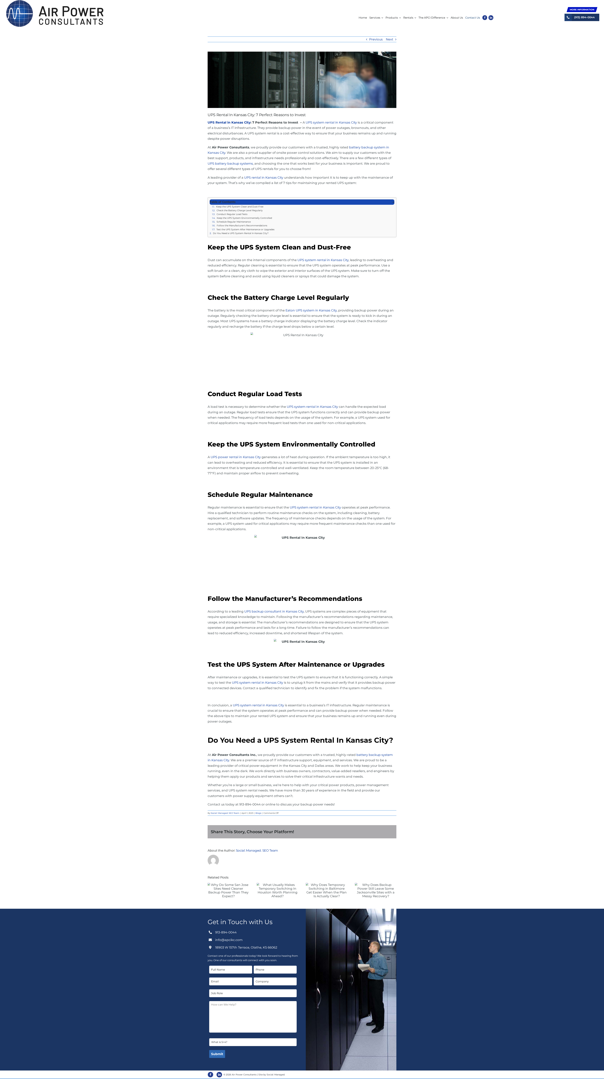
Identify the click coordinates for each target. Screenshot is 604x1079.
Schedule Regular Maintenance (234, 221)
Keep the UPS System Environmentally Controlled (244, 218)
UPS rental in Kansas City (263, 177)
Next (389, 39)
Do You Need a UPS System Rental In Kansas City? (240, 233)
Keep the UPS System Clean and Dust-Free (239, 206)
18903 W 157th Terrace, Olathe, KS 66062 (246, 947)
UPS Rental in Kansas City (229, 122)
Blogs (258, 813)
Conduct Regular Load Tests (232, 214)
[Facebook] (210, 1074)
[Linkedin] (219, 1074)
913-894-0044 (226, 932)
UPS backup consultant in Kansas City (274, 611)
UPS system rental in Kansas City (331, 122)
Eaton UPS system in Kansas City (311, 310)
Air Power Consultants (244, 1074)
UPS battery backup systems (230, 163)
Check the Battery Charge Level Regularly (240, 210)
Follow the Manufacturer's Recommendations (242, 225)
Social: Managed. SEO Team (225, 813)
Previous (376, 39)
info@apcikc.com (229, 940)
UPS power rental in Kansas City (236, 457)
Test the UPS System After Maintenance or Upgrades (245, 229)
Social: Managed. (276, 1074)
